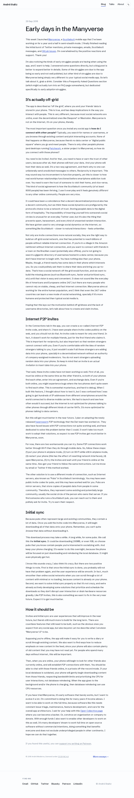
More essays (100, 756)
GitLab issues (49, 51)
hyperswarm (41, 421)
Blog (103, 4)
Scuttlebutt (69, 39)
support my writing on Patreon (75, 743)
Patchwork (55, 148)
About (121, 4)
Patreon (66, 783)
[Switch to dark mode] (128, 4)
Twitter (45, 783)
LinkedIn (77, 783)
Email (25, 783)
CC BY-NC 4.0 (63, 756)
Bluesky (55, 783)
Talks (111, 4)
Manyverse (54, 39)
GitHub (34, 783)
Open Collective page (91, 710)
